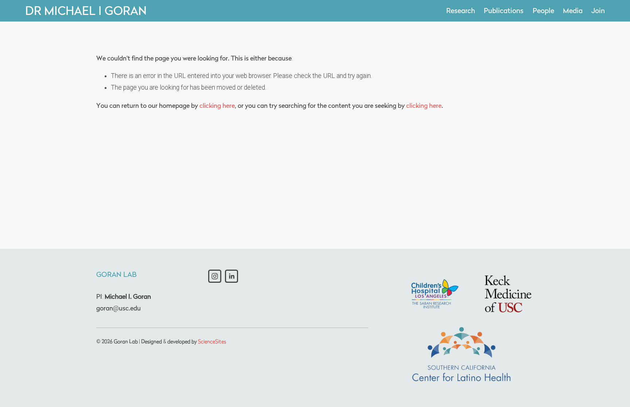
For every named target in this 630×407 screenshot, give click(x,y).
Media (573, 10)
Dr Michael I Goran (86, 10)
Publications (504, 10)
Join (598, 10)
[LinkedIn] (231, 276)
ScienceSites (212, 341)
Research (460, 10)
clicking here (217, 105)
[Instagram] (214, 276)
